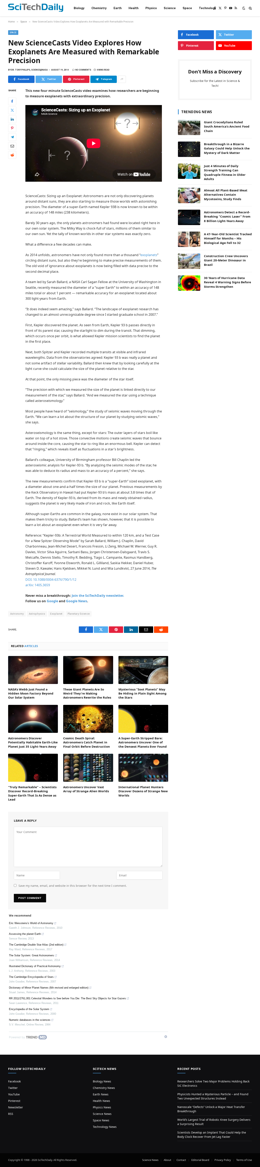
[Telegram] (12, 137)
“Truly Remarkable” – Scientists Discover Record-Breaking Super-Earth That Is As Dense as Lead (32, 793)
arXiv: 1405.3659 (37, 585)
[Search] (250, 8)
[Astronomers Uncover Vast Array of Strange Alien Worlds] (88, 768)
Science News (102, 1114)
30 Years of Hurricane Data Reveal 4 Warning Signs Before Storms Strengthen (227, 282)
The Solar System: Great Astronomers (31, 955)
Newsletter (15, 1107)
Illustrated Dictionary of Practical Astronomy (35, 966)
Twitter (13, 1088)
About (167, 1160)
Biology (79, 8)
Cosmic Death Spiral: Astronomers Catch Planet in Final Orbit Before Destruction (86, 742)
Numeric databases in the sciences (29, 1019)
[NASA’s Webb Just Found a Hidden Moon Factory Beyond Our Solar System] (33, 670)
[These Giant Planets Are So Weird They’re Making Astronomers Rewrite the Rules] (88, 670)
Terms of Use (244, 1160)
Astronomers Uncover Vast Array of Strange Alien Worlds (86, 789)
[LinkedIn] (12, 119)
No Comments (83, 70)
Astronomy (17, 613)
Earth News (100, 1094)
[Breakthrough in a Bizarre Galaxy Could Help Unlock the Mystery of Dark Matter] (189, 149)
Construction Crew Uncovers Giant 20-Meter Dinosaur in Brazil (226, 260)
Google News (76, 601)
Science (170, 8)
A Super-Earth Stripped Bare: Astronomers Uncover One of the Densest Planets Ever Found (142, 742)
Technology (207, 8)
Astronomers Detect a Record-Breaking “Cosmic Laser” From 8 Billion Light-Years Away (227, 216)
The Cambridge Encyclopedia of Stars (31, 976)
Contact (181, 1160)
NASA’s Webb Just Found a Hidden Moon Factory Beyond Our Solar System (30, 693)
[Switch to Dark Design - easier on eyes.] (243, 8)
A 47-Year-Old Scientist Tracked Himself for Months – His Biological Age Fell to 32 (228, 238)
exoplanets (148, 255)
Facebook (14, 1081)
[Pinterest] (12, 128)
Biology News (102, 1081)
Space (187, 8)
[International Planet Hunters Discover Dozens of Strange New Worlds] (143, 768)
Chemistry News (104, 1088)
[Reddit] (12, 155)
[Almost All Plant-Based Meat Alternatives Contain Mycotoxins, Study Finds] (189, 195)
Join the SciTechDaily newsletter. (98, 595)
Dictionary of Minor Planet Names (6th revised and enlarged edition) (48, 987)
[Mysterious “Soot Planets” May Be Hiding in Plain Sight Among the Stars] (143, 670)
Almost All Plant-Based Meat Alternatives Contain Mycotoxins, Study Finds (225, 194)
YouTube (14, 1094)
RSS (10, 1114)
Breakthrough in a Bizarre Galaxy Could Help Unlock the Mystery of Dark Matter (227, 148)
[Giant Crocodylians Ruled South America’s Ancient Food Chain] (189, 127)
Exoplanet (56, 613)
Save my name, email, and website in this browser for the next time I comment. (72, 886)
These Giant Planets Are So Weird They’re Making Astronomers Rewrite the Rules (87, 693)
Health (134, 8)
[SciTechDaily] (35, 8)
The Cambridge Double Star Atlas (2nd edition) (36, 944)
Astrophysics (37, 613)
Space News (101, 1120)
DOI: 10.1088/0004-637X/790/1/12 (50, 579)
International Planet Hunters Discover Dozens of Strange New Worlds (143, 791)
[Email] (12, 146)
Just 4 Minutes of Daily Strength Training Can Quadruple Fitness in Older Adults (225, 172)
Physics (151, 8)
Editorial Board (200, 1160)
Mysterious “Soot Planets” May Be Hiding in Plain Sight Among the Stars (142, 693)
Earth (118, 8)
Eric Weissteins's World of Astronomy (31, 923)
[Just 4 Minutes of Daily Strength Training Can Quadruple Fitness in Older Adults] (189, 171)
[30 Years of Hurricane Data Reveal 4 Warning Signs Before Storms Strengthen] (189, 283)
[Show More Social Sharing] (122, 79)
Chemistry (99, 8)
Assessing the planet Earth (25, 933)
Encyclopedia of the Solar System (29, 1009)
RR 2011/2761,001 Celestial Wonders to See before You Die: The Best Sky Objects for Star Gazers (67, 998)
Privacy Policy (222, 1160)
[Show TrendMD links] (165, 1036)
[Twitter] (12, 110)
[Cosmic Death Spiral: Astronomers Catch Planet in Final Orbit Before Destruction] (88, 719)
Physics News (102, 1107)
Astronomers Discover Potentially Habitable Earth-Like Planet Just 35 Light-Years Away (33, 742)
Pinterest (14, 1101)
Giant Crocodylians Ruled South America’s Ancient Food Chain (226, 126)
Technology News (105, 1127)
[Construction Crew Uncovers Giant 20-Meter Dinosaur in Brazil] (189, 261)
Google (52, 601)
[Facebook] (12, 101)
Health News (101, 1101)
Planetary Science (79, 613)
